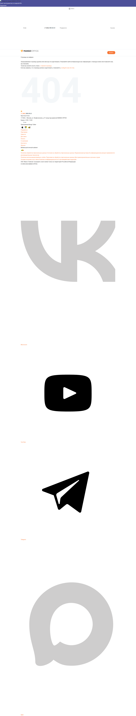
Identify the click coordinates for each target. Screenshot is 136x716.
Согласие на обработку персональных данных (60, 153)
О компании (24, 141)
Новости (23, 134)
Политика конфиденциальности (48, 159)
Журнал (23, 145)
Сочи (24, 28)
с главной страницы (46, 66)
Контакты (24, 143)
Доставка (24, 136)
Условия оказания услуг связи (30, 159)
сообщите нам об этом (67, 68)
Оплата (23, 138)
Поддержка (63, 28)
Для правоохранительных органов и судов (87, 157)
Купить (111, 52)
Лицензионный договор (82, 153)
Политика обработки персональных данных (34, 153)
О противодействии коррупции (67, 159)
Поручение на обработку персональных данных (60, 157)
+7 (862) (49, 28)
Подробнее (3, 5)
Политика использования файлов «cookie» (33, 157)
